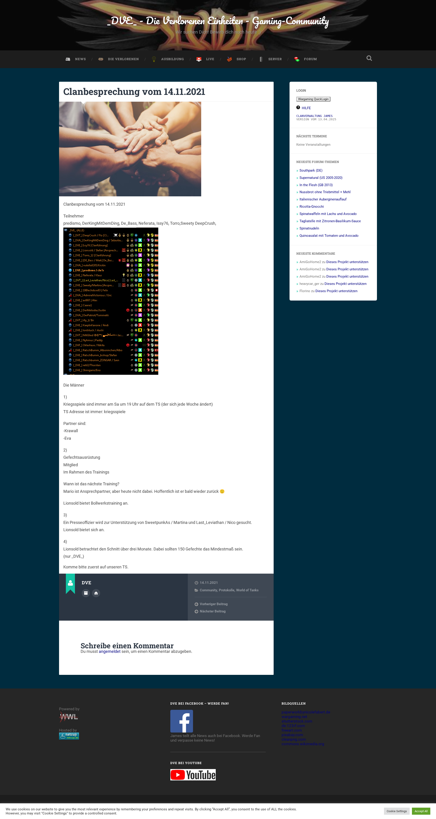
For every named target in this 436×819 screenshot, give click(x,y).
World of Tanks (247, 590)
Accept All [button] (421, 811)
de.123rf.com (293, 725)
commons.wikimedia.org (303, 744)
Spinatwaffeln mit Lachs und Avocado (328, 214)
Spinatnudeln (309, 228)
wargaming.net (294, 716)
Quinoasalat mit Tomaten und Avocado (329, 236)
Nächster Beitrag (213, 611)
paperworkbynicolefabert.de (306, 712)
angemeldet (110, 651)
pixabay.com (292, 735)
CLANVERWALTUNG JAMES (314, 116)
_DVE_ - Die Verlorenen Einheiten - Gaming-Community (218, 20)
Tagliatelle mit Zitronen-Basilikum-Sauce (330, 221)
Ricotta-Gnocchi (312, 207)
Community (208, 590)
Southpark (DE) (311, 170)
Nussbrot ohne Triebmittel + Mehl (325, 192)
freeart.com (292, 730)
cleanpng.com (294, 739)
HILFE (306, 108)
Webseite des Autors (96, 593)
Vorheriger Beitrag (214, 604)
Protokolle (226, 590)
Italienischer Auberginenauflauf (323, 199)
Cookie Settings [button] (397, 811)
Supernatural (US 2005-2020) (321, 178)
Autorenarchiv (86, 593)
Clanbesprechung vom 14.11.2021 (134, 91)
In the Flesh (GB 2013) (316, 185)
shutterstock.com (297, 721)
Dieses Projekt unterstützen (347, 262)
